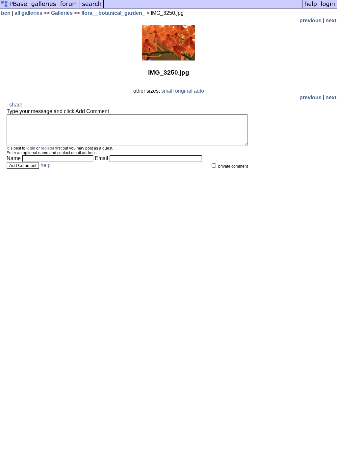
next (330, 20)
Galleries (62, 13)
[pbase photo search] (92, 7)
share (15, 104)
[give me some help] (310, 7)
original (184, 91)
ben (6, 13)
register (47, 148)
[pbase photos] (14, 7)
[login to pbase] (328, 7)
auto (199, 91)
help (45, 165)
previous (310, 20)
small (167, 91)
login (30, 148)
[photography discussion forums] (69, 7)
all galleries (28, 13)
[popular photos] (203, 7)
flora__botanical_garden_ (113, 13)
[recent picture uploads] (43, 7)
